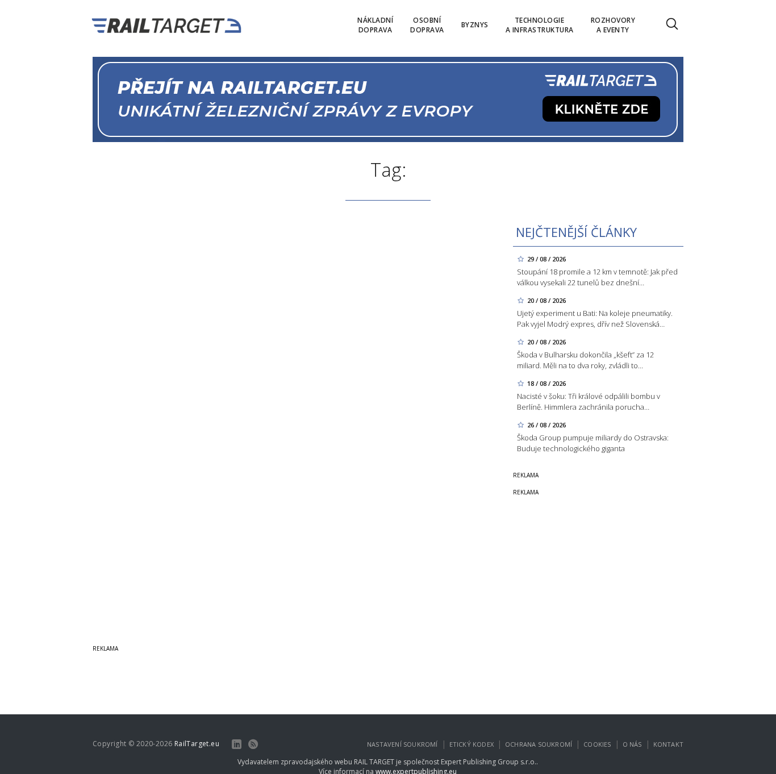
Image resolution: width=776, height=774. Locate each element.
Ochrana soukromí (538, 744)
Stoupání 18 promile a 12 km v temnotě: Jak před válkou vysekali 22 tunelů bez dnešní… (597, 277)
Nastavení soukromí (402, 744)
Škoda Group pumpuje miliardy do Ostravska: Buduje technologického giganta (593, 442)
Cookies (597, 744)
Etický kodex (471, 744)
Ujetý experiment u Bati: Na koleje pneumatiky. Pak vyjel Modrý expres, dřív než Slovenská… (595, 318)
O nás (632, 744)
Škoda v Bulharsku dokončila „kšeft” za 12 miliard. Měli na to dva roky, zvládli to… (585, 360)
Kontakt (668, 744)
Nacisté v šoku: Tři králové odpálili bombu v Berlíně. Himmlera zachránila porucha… (588, 401)
